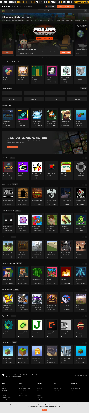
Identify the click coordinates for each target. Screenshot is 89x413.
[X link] (83, 375)
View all (12, 158)
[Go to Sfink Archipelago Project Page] (80, 249)
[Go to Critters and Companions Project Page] (66, 118)
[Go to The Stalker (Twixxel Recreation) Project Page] (22, 196)
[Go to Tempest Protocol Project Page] (37, 118)
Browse (14, 6)
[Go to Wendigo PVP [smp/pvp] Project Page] (8, 223)
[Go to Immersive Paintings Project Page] (22, 74)
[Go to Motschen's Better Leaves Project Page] (37, 275)
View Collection (62, 52)
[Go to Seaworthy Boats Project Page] (8, 118)
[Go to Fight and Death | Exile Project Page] (66, 249)
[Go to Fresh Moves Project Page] (22, 275)
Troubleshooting (57, 388)
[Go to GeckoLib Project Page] (8, 328)
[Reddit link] (86, 375)
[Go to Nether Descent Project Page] (8, 170)
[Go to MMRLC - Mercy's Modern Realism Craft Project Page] (66, 196)
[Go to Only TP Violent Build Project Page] (37, 170)
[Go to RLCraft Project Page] (80, 302)
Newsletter (39, 393)
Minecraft (4, 388)
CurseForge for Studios (76, 388)
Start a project (22, 386)
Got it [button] (44, 409)
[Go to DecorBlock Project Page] (8, 74)
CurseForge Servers (41, 399)
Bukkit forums (40, 397)
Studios (28, 6)
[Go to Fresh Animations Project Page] (8, 275)
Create (21, 6)
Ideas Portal (39, 388)
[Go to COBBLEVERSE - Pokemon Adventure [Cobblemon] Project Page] (66, 302)
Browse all (83, 88)
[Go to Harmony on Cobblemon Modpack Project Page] (51, 196)
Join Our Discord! (40, 386)
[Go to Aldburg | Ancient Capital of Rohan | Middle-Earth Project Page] (37, 249)
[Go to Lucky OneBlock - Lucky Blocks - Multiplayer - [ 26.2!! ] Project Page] (37, 354)
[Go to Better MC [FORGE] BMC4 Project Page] (37, 302)
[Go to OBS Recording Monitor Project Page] (51, 170)
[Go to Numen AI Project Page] (22, 170)
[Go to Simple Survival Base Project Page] (8, 249)
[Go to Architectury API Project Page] (51, 328)
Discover (8, 10)
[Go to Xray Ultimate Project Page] (80, 275)
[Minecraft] (3, 10)
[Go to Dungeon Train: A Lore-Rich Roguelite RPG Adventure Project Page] (80, 170)
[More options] (86, 6)
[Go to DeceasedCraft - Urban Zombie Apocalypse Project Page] (22, 302)
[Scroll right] (86, 158)
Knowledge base (57, 386)
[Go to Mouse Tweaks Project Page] (66, 328)
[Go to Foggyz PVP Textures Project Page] (22, 223)
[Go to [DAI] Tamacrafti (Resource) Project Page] (80, 223)
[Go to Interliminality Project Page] (22, 249)
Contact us (56, 390)
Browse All (15, 10)
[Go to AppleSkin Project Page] (80, 328)
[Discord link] (81, 375)
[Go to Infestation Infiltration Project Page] (80, 196)
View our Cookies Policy (54, 406)
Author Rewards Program (24, 390)
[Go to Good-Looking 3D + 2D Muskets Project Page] (66, 223)
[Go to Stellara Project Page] (22, 118)
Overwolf (73, 386)
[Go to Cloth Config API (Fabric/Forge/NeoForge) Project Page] (22, 328)
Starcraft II (4, 395)
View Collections (13, 147)
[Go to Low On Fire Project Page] (66, 275)
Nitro (72, 393)
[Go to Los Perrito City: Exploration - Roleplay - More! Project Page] (66, 354)
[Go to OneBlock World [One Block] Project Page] (80, 354)
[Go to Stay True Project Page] (51, 275)
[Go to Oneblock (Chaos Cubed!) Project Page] (8, 354)
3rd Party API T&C (23, 395)
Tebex (72, 390)
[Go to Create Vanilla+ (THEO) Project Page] (37, 196)
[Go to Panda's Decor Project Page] (80, 74)
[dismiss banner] (87, 2)
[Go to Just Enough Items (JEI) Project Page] (37, 328)
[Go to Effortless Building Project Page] (66, 74)
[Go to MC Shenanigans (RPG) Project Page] (8, 196)
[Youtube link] (78, 375)
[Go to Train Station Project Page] (51, 249)
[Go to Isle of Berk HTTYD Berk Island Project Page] (51, 354)
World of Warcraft (6, 390)
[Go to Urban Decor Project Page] (51, 74)
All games (4, 386)
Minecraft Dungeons (6, 399)
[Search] (85, 10)
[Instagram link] (73, 375)
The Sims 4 (4, 393)
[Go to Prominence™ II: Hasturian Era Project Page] (51, 302)
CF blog (38, 390)
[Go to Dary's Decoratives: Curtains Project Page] (37, 74)
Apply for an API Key (23, 393)
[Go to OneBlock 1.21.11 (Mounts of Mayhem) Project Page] (22, 354)
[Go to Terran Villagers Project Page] (51, 223)
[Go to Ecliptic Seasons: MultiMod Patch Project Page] (66, 170)
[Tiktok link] (75, 375)
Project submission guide (24, 388)
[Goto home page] (6, 6)
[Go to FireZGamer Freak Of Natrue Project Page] (37, 223)
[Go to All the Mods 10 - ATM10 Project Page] (8, 302)
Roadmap (39, 395)
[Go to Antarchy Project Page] (80, 118)
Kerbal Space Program (6, 397)
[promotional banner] (44, 2)
